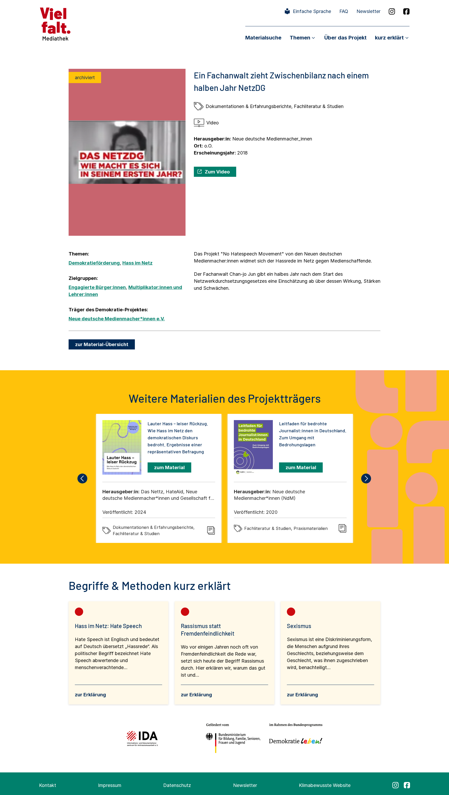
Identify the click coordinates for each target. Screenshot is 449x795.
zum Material (169, 467)
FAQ (343, 11)
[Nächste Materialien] (366, 478)
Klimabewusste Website (325, 785)
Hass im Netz (137, 263)
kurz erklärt (389, 38)
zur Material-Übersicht (101, 344)
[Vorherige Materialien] (82, 478)
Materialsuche (263, 38)
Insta (392, 11)
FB (406, 11)
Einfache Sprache (312, 11)
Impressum (109, 785)
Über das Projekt (345, 38)
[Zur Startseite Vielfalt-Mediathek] (55, 23)
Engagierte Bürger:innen (97, 287)
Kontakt (47, 785)
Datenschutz (177, 785)
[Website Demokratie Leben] (294, 738)
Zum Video (217, 171)
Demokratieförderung (94, 263)
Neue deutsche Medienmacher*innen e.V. (117, 318)
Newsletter (368, 11)
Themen (300, 38)
